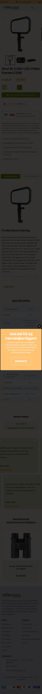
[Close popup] (40, 326)
